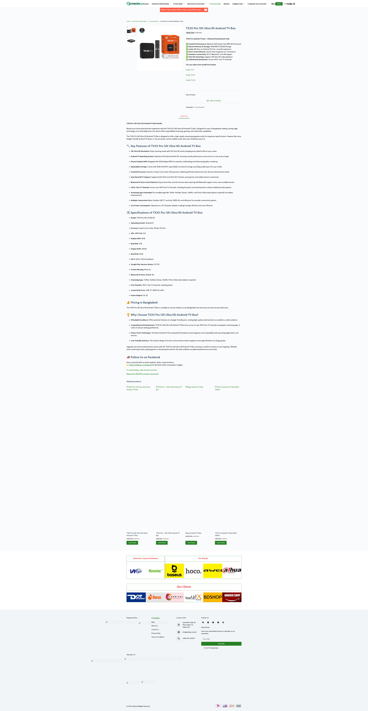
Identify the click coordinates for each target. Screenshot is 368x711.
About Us (154, 626)
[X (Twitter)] (213, 622)
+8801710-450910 (189, 638)
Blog (152, 622)
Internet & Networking (160, 4)
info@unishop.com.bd (189, 632)
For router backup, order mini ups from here (142, 370)
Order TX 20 (190, 80)
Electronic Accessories (196, 4)
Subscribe (221, 644)
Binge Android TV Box (193, 533)
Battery (227, 4)
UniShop (134, 706)
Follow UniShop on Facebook (140, 365)
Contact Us (155, 629)
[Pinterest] (223, 622)
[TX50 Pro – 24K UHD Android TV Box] (169, 458)
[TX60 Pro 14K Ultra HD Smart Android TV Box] (140, 458)
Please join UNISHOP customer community (143, 374)
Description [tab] (184, 116)
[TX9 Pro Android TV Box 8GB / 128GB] (228, 458)
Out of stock (132, 543)
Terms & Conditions (157, 637)
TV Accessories (215, 4)
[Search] (273, 4)
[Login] (294, 4)
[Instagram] (218, 622)
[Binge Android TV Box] (198, 458)
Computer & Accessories (257, 4)
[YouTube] (208, 622)
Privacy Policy (155, 633)
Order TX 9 (190, 70)
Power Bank (178, 4)
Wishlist (279, 4)
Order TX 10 (190, 75)
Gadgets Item (237, 4)
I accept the (211, 648)
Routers (146, 4)
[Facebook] (203, 622)
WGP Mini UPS (134, 4)
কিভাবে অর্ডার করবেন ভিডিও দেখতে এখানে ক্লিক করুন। (181, 9)
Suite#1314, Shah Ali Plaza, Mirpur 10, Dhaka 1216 (189, 625)
